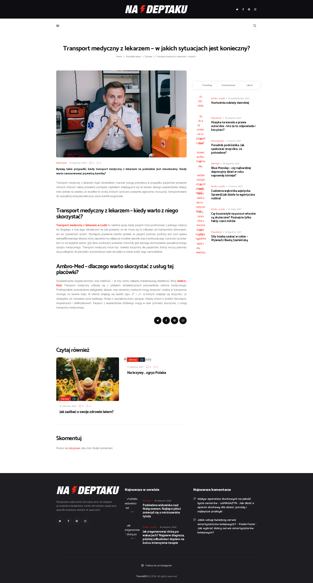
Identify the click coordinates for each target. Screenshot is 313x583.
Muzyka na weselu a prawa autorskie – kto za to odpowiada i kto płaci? (233, 126)
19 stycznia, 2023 (77, 162)
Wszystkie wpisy (133, 57)
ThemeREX (142, 576)
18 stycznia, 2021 (231, 163)
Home (119, 56)
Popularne (216, 118)
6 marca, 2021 (234, 140)
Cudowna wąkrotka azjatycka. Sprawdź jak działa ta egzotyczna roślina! (233, 194)
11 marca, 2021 (235, 186)
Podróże (147, 500)
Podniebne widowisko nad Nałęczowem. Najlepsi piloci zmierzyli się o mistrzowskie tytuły (162, 511)
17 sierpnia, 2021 (135, 367)
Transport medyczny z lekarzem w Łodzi (81, 225)
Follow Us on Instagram (159, 565)
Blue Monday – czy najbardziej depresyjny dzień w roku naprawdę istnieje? (231, 171)
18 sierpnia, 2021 (233, 118)
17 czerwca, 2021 (68, 406)
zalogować (74, 448)
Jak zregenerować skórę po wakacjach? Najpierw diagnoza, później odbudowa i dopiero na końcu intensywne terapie (163, 537)
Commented (228, 85)
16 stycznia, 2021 (233, 232)
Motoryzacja (217, 140)
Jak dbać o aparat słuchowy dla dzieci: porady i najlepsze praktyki (225, 507)
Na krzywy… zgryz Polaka (146, 373)
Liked (249, 85)
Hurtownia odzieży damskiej (230, 103)
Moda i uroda (218, 98)
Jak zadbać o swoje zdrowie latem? (86, 412)
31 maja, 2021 (234, 209)
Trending (207, 85)
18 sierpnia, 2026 (163, 500)
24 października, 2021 (238, 98)
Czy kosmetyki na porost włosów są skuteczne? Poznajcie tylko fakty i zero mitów (233, 217)
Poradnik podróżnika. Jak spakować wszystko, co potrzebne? (227, 149)
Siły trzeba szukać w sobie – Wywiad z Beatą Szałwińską (229, 238)
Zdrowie (148, 56)
